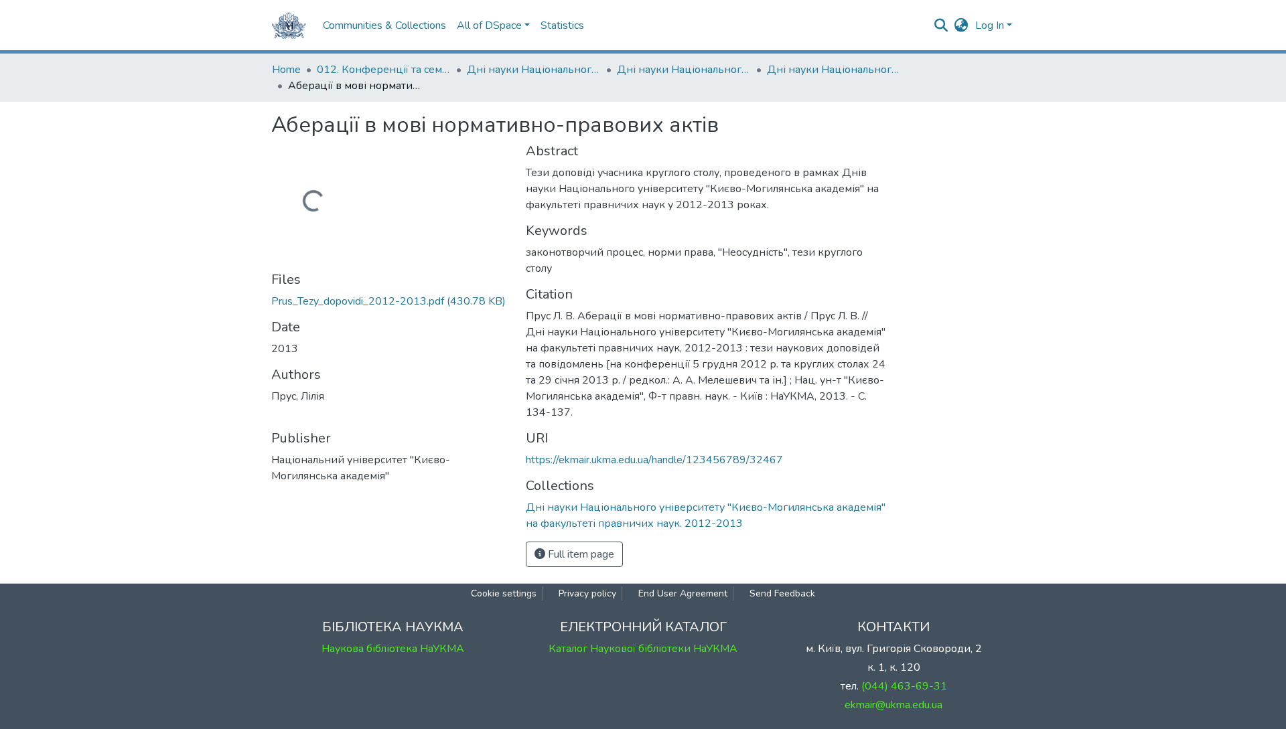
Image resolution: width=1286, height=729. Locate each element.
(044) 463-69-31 (904, 686)
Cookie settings (504, 593)
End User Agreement (682, 593)
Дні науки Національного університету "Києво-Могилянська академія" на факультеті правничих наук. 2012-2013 (834, 69)
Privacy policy (587, 593)
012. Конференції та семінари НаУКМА (384, 69)
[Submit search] (941, 25)
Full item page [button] (579, 554)
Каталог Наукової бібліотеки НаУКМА (643, 648)
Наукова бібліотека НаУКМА (393, 648)
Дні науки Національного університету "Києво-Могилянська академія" (534, 69)
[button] (961, 25)
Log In (989, 25)
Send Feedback (782, 593)
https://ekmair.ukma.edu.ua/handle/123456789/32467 (654, 460)
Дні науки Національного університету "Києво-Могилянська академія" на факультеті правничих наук (684, 69)
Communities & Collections (384, 25)
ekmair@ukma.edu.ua (893, 705)
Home (286, 69)
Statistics (562, 25)
